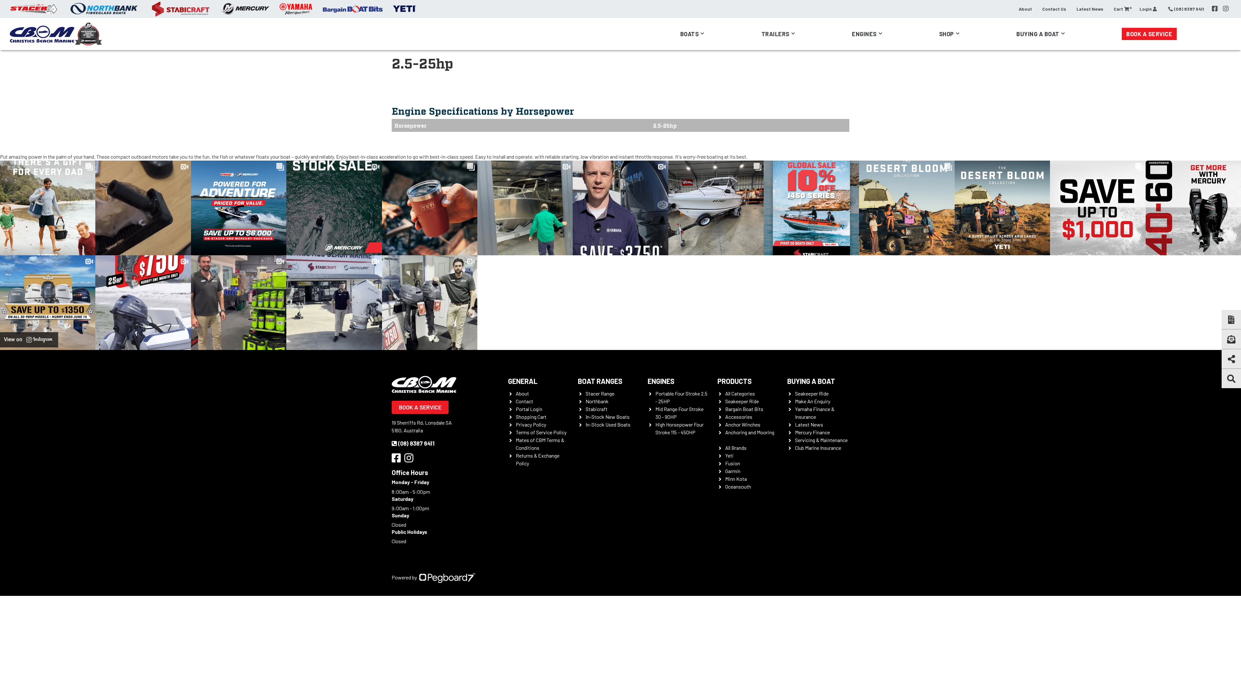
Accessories (738, 417)
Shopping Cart (531, 417)
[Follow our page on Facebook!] (1214, 8)
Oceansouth (738, 486)
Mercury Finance (812, 432)
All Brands (736, 448)
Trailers (775, 33)
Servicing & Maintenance (821, 440)
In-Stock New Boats (608, 417)
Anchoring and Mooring (749, 432)
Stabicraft (597, 409)
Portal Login (529, 409)
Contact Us (1054, 9)
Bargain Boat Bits (744, 409)
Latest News (1090, 9)
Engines (661, 381)
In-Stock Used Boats (608, 424)
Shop (946, 33)
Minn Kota (736, 479)
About (1025, 9)
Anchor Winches (742, 424)
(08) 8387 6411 (416, 443)
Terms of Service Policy (541, 432)
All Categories (740, 393)
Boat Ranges (600, 381)
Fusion (732, 463)
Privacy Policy (531, 424)
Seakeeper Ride (742, 401)
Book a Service (1149, 33)
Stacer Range (600, 393)
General (522, 381)
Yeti (729, 455)
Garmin (732, 471)
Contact (524, 401)
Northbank (597, 401)
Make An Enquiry (812, 401)
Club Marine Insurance (818, 448)
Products (734, 381)
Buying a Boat (811, 381)
